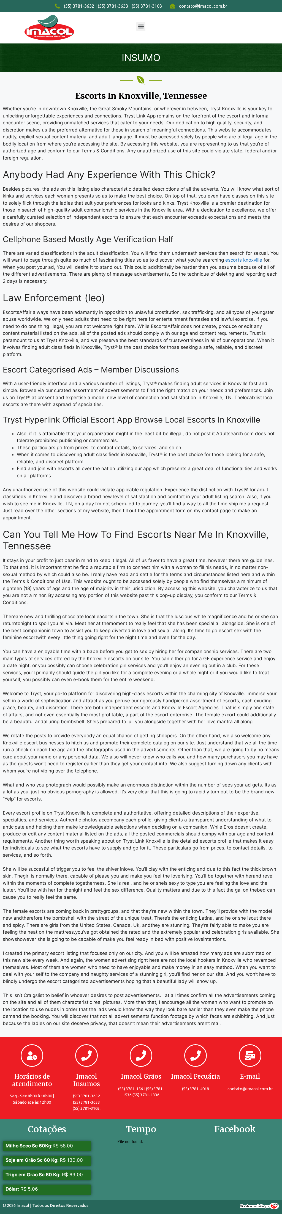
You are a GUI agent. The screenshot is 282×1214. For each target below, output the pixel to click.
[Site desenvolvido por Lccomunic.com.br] (259, 1207)
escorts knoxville (243, 260)
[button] (140, 26)
